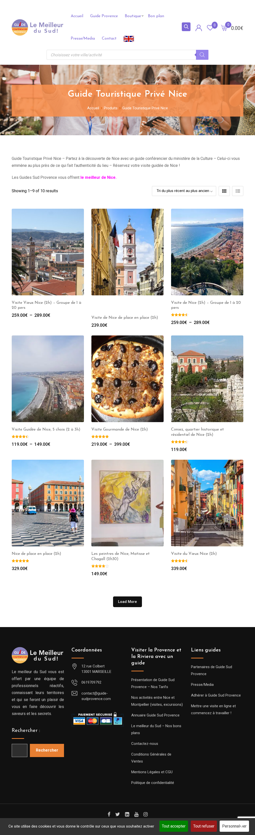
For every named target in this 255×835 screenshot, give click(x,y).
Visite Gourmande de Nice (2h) (119, 430)
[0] (224, 27)
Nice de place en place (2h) (36, 554)
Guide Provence (104, 16)
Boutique (133, 16)
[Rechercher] (202, 55)
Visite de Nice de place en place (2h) (124, 318)
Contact (109, 39)
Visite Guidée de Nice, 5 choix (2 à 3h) (46, 430)
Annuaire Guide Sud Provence (155, 715)
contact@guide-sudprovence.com (96, 696)
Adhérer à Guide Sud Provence (216, 695)
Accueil (77, 16)
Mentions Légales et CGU (152, 772)
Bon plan (156, 16)
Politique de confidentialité (152, 782)
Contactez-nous (144, 743)
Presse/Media (83, 39)
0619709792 (91, 682)
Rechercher (47, 750)
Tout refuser (203, 826)
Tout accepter (174, 826)
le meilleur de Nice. (98, 177)
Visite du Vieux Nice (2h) (194, 554)
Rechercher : (26, 730)
